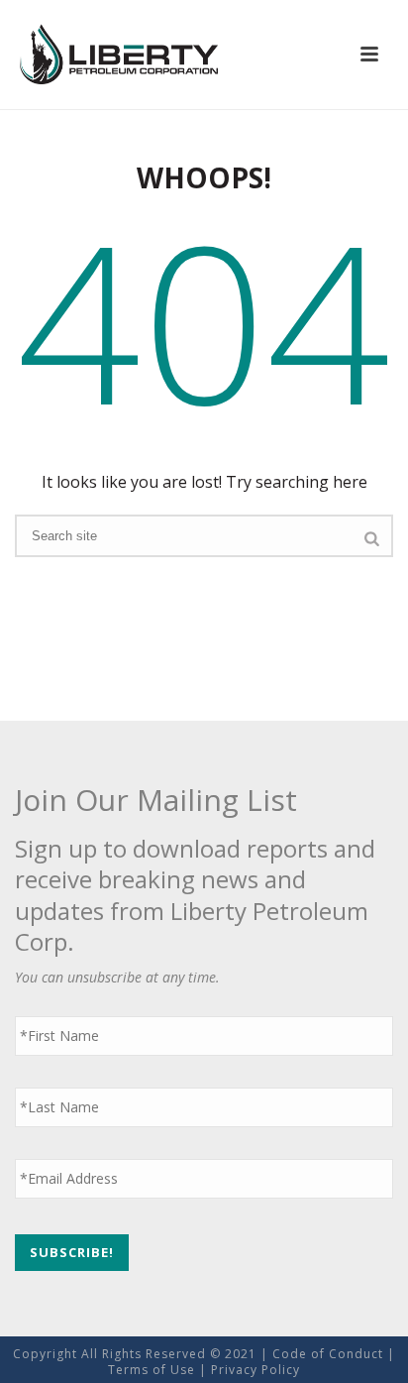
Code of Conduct (327, 1353)
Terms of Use (151, 1369)
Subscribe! (72, 1252)
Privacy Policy (255, 1369)
